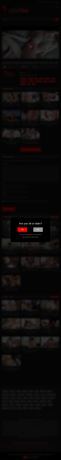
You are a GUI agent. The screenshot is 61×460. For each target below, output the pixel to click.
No (38, 229)
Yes (22, 229)
